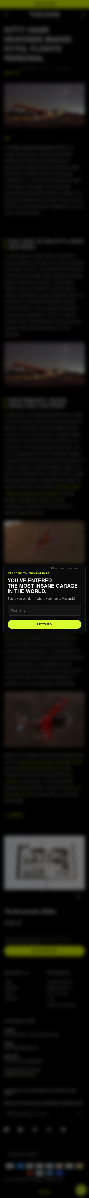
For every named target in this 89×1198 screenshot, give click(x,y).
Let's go (44, 624)
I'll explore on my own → (66, 568)
